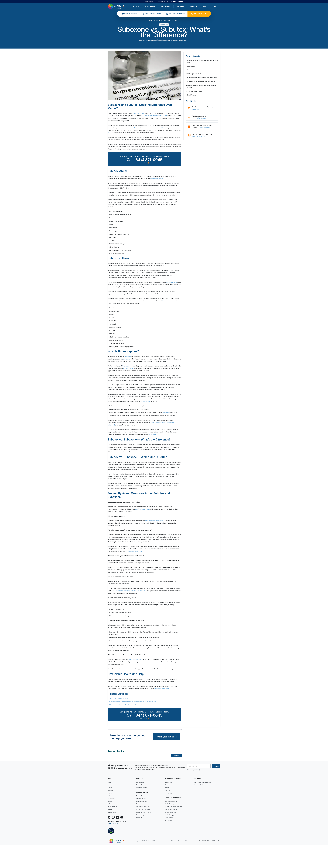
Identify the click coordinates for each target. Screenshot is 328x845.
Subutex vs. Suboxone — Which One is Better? (201, 81)
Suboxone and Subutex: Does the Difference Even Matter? (202, 61)
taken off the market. (157, 178)
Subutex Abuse (190, 66)
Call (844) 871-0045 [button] (144, 159)
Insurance (193, 6)
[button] (202, 57)
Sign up (216, 766)
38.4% (110, 132)
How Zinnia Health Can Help (194, 91)
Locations (135, 6)
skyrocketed (127, 359)
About (205, 6)
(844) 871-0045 (200, 118)
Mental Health (165, 6)
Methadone (125, 366)
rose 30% (161, 128)
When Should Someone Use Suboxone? (122, 705)
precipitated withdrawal (134, 551)
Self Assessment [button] (205, 127)
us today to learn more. (161, 688)
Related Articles (191, 95)
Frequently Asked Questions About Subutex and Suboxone (201, 86)
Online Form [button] (196, 109)
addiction (128, 356)
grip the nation (138, 113)
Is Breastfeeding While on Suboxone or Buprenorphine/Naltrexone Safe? (133, 702)
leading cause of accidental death (154, 116)
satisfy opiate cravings (142, 509)
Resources (180, 6)
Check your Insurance (166, 737)
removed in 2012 (171, 282)
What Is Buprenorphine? (193, 74)
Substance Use (150, 6)
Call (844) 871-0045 (176, 1)
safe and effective (135, 659)
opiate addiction (145, 401)
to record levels (133, 128)
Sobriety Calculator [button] (198, 136)
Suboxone (165, 301)
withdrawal (166, 412)
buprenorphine (128, 368)
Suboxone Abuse (191, 70)
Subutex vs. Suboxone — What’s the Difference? (201, 77)
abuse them (152, 434)
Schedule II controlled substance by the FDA (130, 591)
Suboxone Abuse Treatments (118, 698)
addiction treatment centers (154, 520)
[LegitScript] (111, 831)
